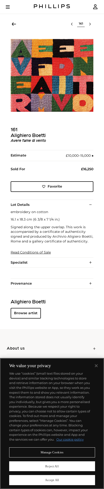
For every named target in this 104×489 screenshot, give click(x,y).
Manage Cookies (52, 452)
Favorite (55, 186)
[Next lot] (90, 24)
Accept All (52, 480)
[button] (52, 75)
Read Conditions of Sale (31, 252)
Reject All (52, 466)
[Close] (96, 365)
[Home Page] (52, 6)
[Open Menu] (11, 7)
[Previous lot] (71, 24)
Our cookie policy (70, 439)
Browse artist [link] (25, 313)
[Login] (95, 7)
